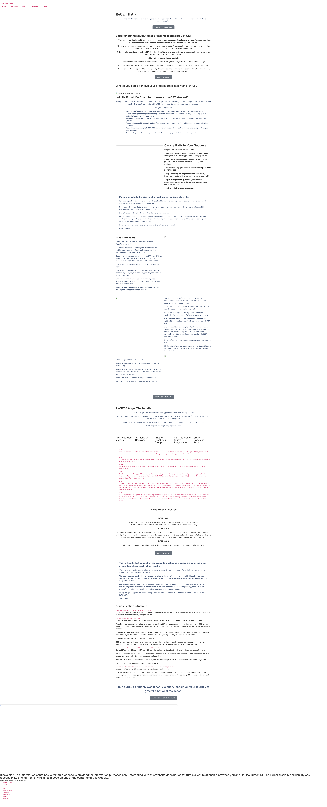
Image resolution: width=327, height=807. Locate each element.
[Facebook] (2, 802)
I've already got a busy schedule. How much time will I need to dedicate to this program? (144, 667)
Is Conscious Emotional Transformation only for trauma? (134, 610)
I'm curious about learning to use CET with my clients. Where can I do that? (140, 648)
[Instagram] (7, 802)
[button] (163, 610)
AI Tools (25, 6)
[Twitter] (11, 802)
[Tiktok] (16, 802)
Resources (35, 6)
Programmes (14, 6)
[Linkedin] (21, 802)
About (4, 6)
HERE (122, 663)
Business (45, 6)
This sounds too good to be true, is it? (128, 618)
